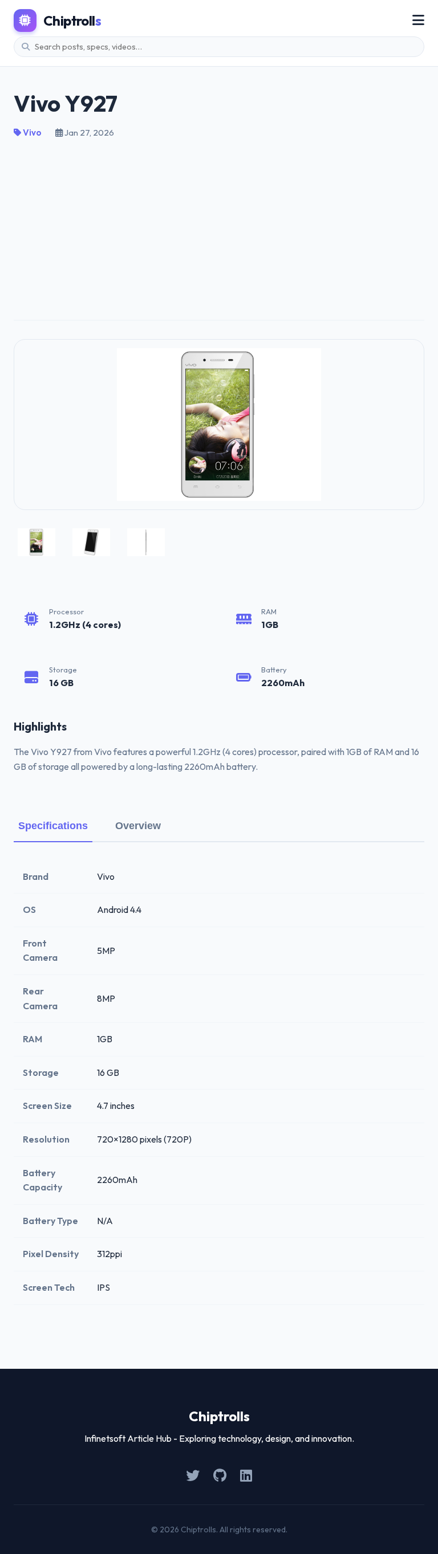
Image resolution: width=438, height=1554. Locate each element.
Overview (138, 825)
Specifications (53, 825)
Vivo (31, 132)
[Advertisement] (219, 225)
